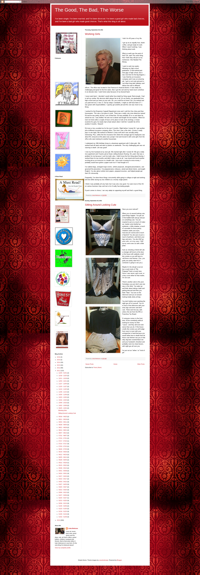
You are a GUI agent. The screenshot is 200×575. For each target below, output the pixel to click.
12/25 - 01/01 (63, 373)
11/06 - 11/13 (63, 392)
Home (115, 364)
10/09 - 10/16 (63, 403)
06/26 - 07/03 (63, 449)
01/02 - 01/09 (63, 517)
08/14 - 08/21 (63, 430)
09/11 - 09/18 (63, 419)
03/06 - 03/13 (63, 492)
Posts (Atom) (98, 367)
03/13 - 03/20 (63, 490)
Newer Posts (90, 364)
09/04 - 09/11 (63, 422)
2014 (59, 362)
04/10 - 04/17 (63, 479)
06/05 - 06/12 (63, 457)
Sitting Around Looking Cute (100, 204)
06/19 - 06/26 (63, 452)
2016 (59, 357)
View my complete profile (63, 548)
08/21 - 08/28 (63, 427)
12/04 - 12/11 (63, 381)
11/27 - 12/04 (63, 384)
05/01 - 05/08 (63, 471)
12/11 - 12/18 (63, 378)
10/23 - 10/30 (63, 397)
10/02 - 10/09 (63, 405)
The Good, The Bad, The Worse (89, 10)
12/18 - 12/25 (63, 375)
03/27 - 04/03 (63, 484)
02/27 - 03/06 (63, 495)
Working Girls (92, 34)
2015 (59, 360)
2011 (59, 370)
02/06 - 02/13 (63, 503)
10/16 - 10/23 (63, 400)
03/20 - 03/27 (63, 487)
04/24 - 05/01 (63, 473)
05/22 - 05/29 (63, 462)
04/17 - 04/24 (63, 476)
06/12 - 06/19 (63, 454)
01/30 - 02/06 (63, 506)
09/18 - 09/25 (63, 416)
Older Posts (141, 364)
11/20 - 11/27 (63, 386)
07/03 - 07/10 (63, 446)
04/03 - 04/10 (63, 481)
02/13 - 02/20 (63, 500)
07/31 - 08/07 (63, 435)
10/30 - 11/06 (63, 394)
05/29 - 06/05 (63, 460)
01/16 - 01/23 (63, 511)
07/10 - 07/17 (63, 444)
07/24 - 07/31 (63, 438)
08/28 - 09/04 (63, 425)
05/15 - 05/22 (63, 465)
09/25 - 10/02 (63, 408)
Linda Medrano (73, 528)
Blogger (119, 560)
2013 (59, 365)
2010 (59, 520)
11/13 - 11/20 (63, 389)
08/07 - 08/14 (63, 433)
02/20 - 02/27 (63, 498)
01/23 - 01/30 (63, 508)
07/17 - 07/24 (63, 441)
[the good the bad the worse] (66, 53)
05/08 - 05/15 (63, 468)
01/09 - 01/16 (63, 514)
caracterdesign (103, 560)
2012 (59, 368)
